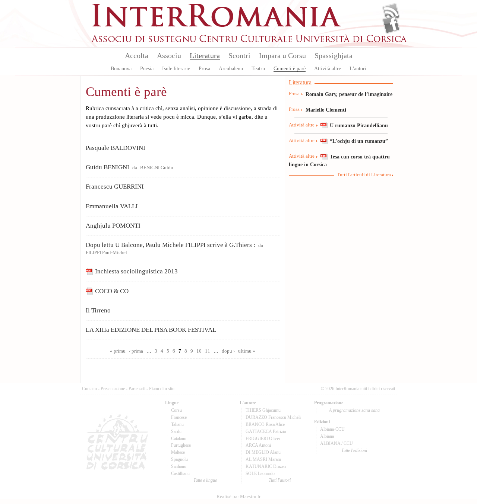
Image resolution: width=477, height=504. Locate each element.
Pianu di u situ (161, 388)
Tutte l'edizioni (354, 450)
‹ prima (136, 351)
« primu (118, 351)
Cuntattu (89, 388)
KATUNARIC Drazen (266, 466)
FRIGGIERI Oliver (263, 438)
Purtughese (181, 445)
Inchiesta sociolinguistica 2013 (136, 271)
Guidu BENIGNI (107, 167)
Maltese (178, 452)
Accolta (136, 55)
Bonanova (121, 68)
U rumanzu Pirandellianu (359, 125)
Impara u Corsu (282, 55)
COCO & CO (112, 291)
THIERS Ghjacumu (263, 410)
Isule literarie (176, 68)
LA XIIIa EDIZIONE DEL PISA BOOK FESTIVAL (151, 329)
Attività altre (327, 68)
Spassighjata (334, 55)
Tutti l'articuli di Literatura (364, 174)
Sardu (176, 431)
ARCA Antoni (258, 445)
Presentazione (113, 388)
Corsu (176, 410)
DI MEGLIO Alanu (263, 452)
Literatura (205, 55)
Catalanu (178, 438)
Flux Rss (391, 12)
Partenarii (137, 388)
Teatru (258, 68)
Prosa (204, 68)
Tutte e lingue (205, 480)
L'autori (358, 68)
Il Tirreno (98, 310)
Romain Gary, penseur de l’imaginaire (349, 94)
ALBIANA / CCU (336, 443)
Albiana (327, 436)
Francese (179, 417)
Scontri (239, 55)
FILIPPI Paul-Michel (106, 252)
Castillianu (180, 473)
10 (199, 351)
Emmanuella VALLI (112, 206)
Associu (169, 55)
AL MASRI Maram (263, 459)
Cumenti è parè (290, 68)
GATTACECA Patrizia (266, 431)
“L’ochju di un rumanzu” (359, 141)
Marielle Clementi (326, 110)
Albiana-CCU (332, 429)
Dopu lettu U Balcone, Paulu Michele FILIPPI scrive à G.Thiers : (170, 244)
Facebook (391, 24)
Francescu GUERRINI (115, 186)
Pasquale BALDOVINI (115, 147)
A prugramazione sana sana (354, 410)
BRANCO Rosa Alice (265, 424)
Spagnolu (179, 459)
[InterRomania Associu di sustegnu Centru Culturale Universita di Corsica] (249, 41)
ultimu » (246, 351)
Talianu (177, 424)
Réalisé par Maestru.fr (238, 496)
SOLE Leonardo (260, 473)
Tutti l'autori (280, 480)
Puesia (147, 68)
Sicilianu (178, 466)
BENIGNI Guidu (156, 167)
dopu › (228, 351)
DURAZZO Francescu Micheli (273, 417)
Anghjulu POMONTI (113, 225)
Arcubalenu (231, 68)
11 (207, 351)
